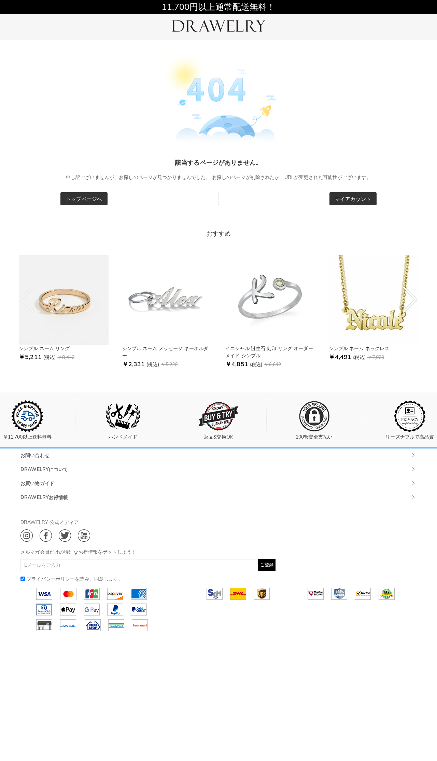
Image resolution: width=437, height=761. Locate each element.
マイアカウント (353, 199)
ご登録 (266, 564)
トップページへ (84, 199)
